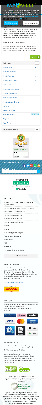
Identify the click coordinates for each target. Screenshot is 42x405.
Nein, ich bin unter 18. (31, 23)
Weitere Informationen (32, 17)
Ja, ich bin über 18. (11, 23)
